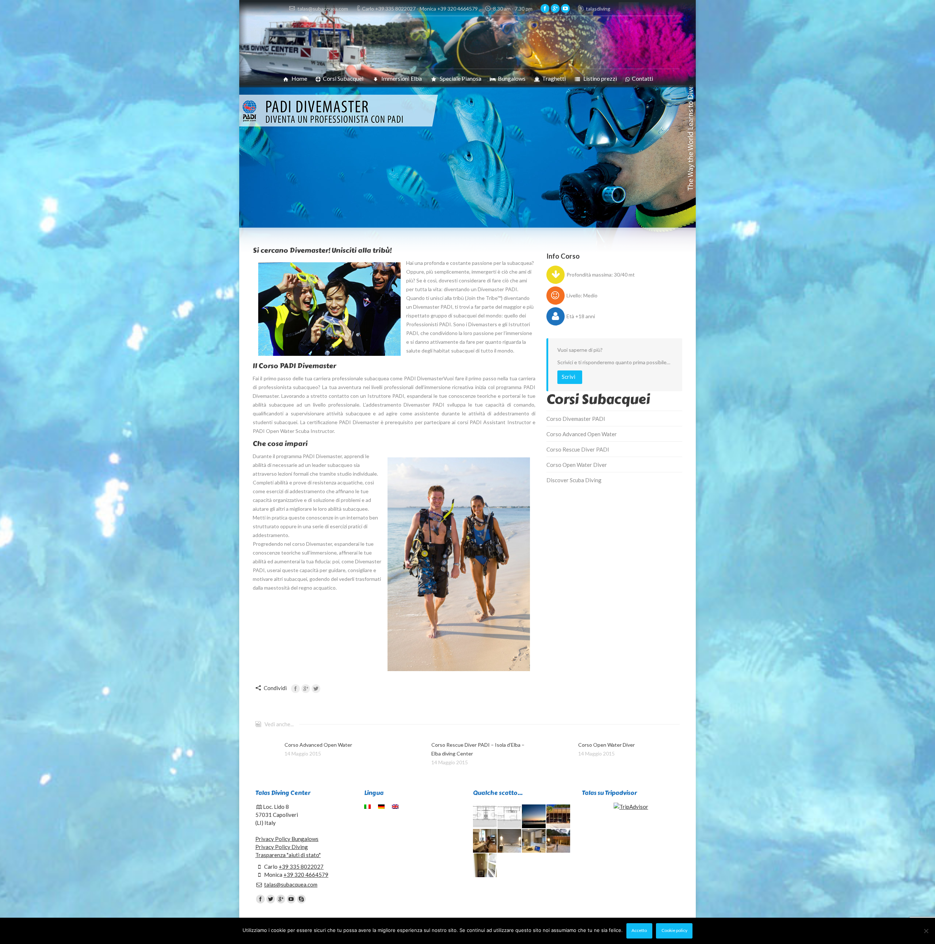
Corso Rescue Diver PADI (577, 449)
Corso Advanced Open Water (581, 434)
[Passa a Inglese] (396, 806)
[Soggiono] (534, 841)
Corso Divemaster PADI (575, 418)
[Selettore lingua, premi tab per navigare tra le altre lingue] (629, 8)
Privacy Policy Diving (281, 847)
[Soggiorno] (485, 841)
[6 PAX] (509, 816)
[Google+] (555, 8)
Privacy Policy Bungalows (286, 838)
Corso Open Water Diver (576, 464)
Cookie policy (674, 930)
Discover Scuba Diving (574, 480)
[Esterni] (558, 841)
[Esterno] (558, 816)
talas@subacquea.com (290, 884)
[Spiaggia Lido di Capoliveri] (534, 816)
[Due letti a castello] (485, 865)
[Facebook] (545, 8)
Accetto (639, 930)
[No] (926, 931)
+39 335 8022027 (301, 866)
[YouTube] (565, 8)
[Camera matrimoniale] (509, 841)
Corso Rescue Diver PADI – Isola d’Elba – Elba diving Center (477, 749)
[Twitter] (316, 688)
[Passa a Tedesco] (382, 806)
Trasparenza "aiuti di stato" (288, 855)
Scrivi (568, 376)
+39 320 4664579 (305, 874)
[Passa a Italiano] (368, 806)
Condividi (275, 688)
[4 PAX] (485, 816)
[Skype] (301, 899)
